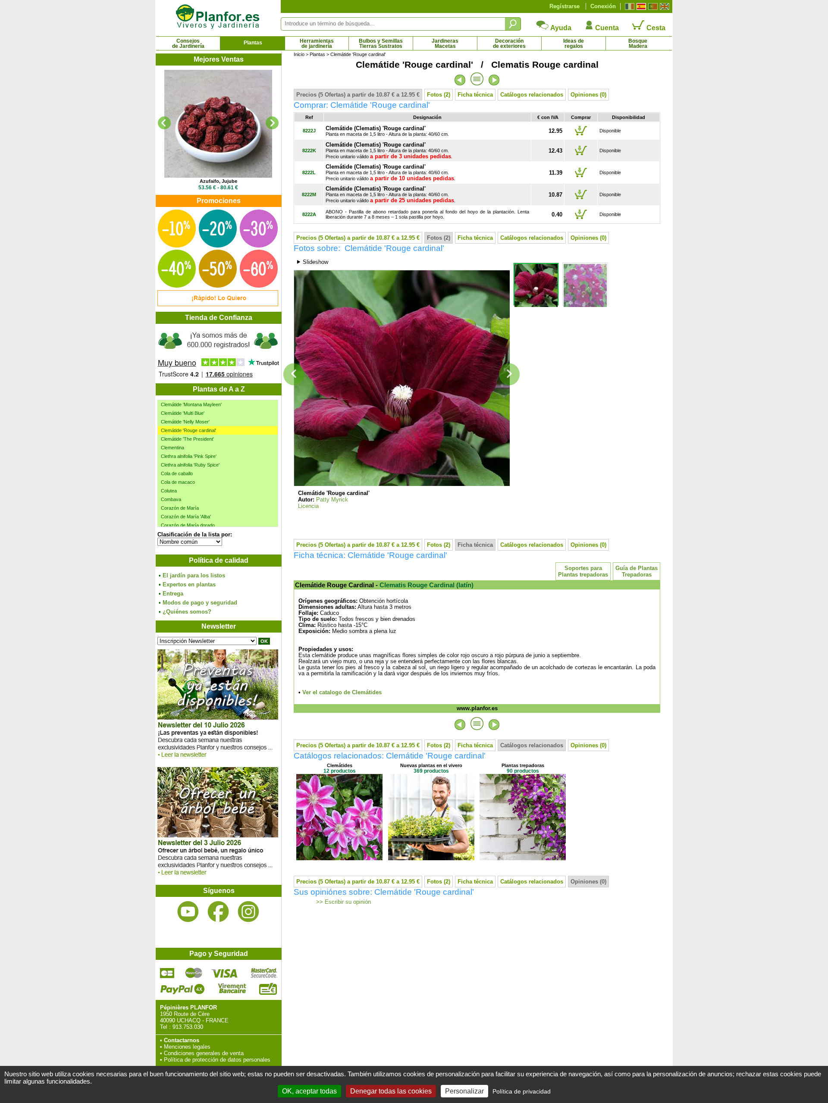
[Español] (640, 6)
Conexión (603, 6)
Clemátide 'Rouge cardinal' (188, 430)
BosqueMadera (637, 43)
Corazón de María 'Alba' (186, 516)
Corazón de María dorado (188, 525)
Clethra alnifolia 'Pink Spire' (188, 456)
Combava (171, 499)
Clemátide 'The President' (187, 439)
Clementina (172, 447)
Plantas (253, 43)
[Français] (628, 6)
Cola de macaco (178, 482)
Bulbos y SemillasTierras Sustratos (381, 43)
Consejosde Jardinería (188, 43)
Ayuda (560, 27)
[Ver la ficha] (218, 124)
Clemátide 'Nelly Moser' (185, 421)
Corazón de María (180, 508)
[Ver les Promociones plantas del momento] (217, 304)
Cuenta (606, 27)
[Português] (652, 6)
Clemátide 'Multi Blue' (182, 413)
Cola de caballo (177, 473)
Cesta (655, 27)
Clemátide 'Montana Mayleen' (191, 404)
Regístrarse (564, 6)
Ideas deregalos (573, 43)
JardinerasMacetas (445, 43)
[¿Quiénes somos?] (218, 353)
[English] (663, 6)
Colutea (169, 490)
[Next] (272, 122)
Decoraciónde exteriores (509, 43)
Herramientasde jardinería (317, 43)
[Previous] (164, 122)
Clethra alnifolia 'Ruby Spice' (190, 464)
